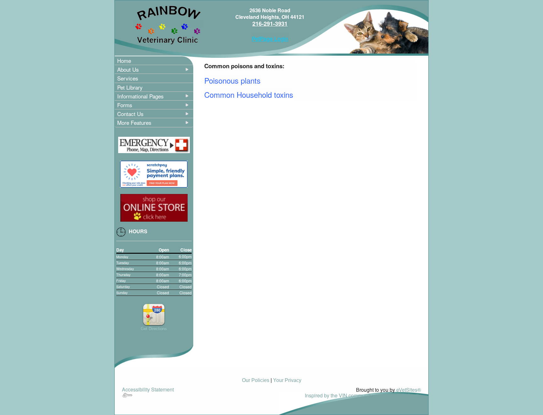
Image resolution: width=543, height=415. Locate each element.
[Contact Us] (154, 314)
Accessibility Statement (148, 389)
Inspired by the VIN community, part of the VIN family (363, 395)
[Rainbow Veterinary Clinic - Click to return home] (168, 24)
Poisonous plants (232, 80)
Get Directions (154, 328)
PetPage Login (270, 38)
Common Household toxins (248, 94)
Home (124, 60)
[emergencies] (154, 144)
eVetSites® (408, 389)
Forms (124, 105)
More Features (134, 122)
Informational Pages (140, 96)
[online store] (154, 207)
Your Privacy (287, 380)
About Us (128, 69)
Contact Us (130, 114)
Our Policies (255, 380)
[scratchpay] (154, 173)
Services (127, 78)
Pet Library (130, 87)
